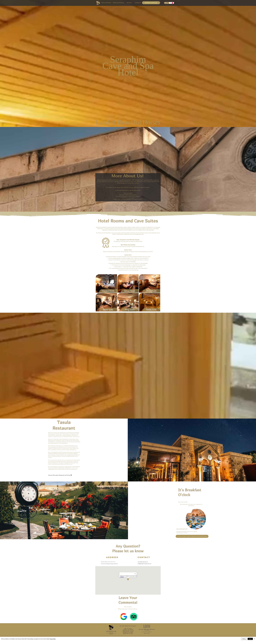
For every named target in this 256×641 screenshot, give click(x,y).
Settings (244, 639)
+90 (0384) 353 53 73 (143, 562)
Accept (250, 639)
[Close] (254, 639)
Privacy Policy (53, 639)
